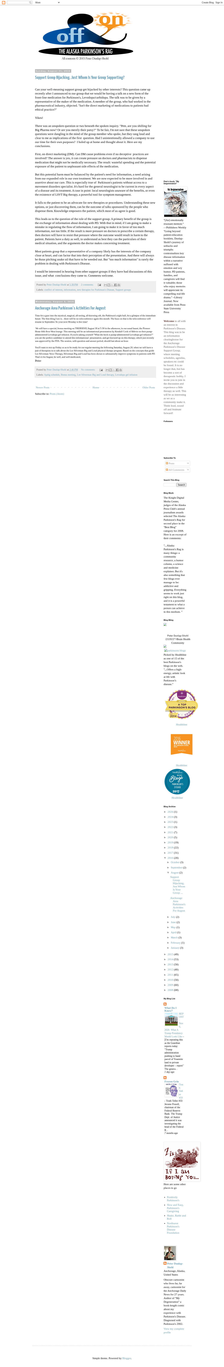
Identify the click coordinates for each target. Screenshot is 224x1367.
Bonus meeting (68, 374)
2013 (171, 964)
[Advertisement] (175, 122)
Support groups (123, 289)
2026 (171, 811)
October (175, 862)
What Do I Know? (170, 1009)
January (175, 947)
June (174, 922)
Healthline (181, 724)
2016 (171, 857)
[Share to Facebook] (115, 285)
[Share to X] (112, 285)
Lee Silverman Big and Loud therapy (95, 374)
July (173, 917)
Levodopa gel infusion (126, 374)
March (174, 937)
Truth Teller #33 (181, 1091)
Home (96, 387)
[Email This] (105, 285)
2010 (171, 979)
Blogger (126, 1358)
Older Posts (148, 387)
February (176, 942)
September (177, 867)
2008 (171, 990)
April (174, 932)
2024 (171, 816)
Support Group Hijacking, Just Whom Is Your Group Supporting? (80, 78)
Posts (171, 463)
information (70, 289)
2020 (171, 837)
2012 (171, 969)
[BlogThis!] (109, 285)
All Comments (176, 469)
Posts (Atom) (57, 393)
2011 (171, 974)
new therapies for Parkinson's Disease (95, 289)
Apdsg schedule (51, 374)
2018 (171, 847)
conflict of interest (53, 289)
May (173, 927)
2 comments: (87, 284)
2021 (171, 832)
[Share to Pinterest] (119, 285)
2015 (171, 954)
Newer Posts (42, 387)
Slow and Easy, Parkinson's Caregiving (175, 1208)
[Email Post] (99, 284)
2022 (171, 827)
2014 (171, 959)
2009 (171, 985)
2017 (171, 852)
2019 (171, 842)
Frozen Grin (171, 1081)
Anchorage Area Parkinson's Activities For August (70, 308)
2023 (171, 822)
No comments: (88, 369)
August (175, 872)
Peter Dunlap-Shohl (177, 635)
